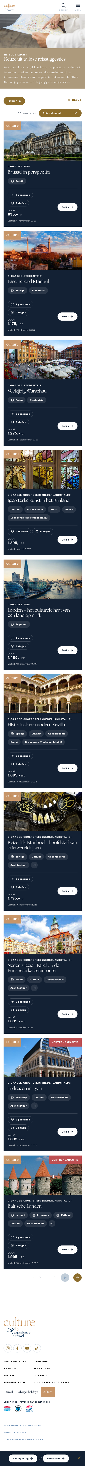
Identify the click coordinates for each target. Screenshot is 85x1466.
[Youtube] (27, 1348)
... (47, 1277)
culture (47, 1392)
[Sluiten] (79, 1458)
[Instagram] (8, 1348)
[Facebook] (17, 1348)
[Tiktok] (37, 1348)
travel (9, 1392)
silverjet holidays (28, 1392)
